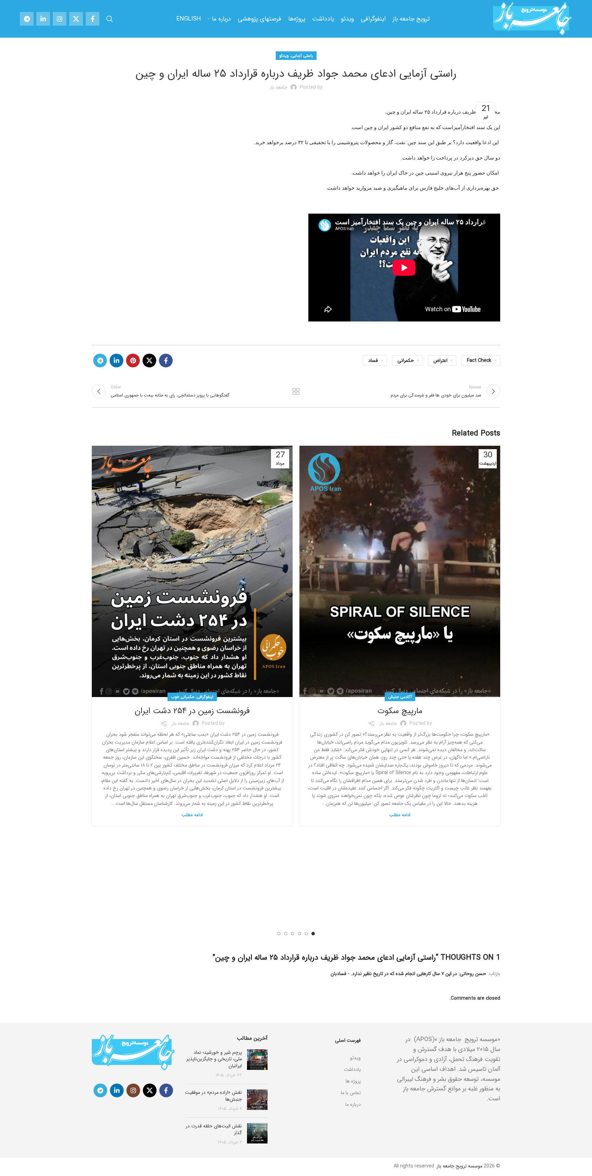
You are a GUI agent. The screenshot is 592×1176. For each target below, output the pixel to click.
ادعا (486, 142)
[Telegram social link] (27, 19)
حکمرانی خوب (182, 697)
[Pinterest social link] (133, 360)
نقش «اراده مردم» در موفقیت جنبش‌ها (213, 1096)
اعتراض (440, 360)
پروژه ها (353, 1081)
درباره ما (353, 1104)
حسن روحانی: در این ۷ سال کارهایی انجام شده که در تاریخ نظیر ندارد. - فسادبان (408, 973)
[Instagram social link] (59, 19)
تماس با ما (351, 1093)
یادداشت (352, 1069)
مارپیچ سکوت (400, 711)
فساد (373, 360)
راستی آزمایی (302, 55)
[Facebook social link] (92, 19)
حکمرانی (405, 360)
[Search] (109, 19)
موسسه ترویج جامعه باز (459, 1166)
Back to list (296, 391)
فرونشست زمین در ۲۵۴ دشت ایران (192, 711)
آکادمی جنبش (400, 697)
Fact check (479, 360)
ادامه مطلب (399, 815)
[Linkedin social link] (43, 19)
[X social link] (76, 19)
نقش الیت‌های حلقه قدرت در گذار (214, 1129)
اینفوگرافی (205, 697)
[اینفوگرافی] (319, 1049)
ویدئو (284, 55)
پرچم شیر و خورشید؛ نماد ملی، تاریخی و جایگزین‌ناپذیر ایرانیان (214, 1059)
